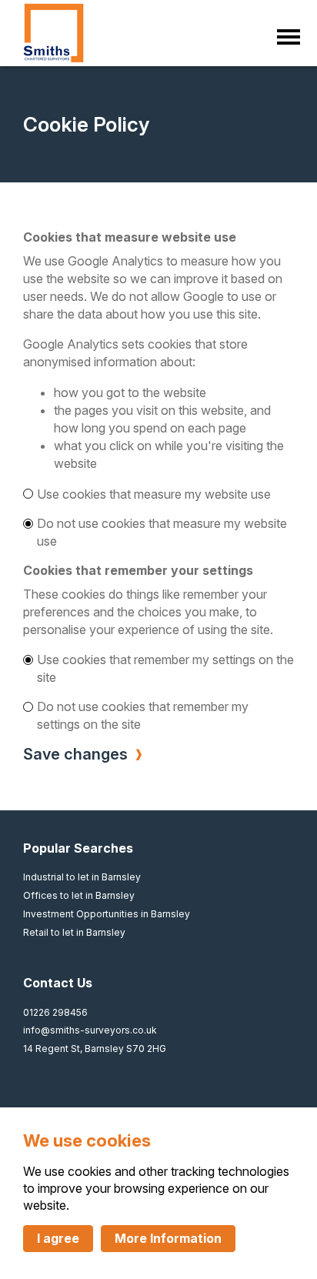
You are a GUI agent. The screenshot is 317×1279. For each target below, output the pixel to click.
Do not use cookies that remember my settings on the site (143, 715)
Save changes (75, 754)
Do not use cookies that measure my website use (162, 532)
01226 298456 (55, 1012)
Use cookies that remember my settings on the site (165, 668)
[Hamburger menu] (285, 33)
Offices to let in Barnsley (79, 895)
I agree (58, 1238)
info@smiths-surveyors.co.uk (90, 1030)
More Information (168, 1238)
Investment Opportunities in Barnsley (106, 914)
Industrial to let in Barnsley (82, 877)
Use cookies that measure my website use (154, 494)
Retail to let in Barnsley (74, 932)
